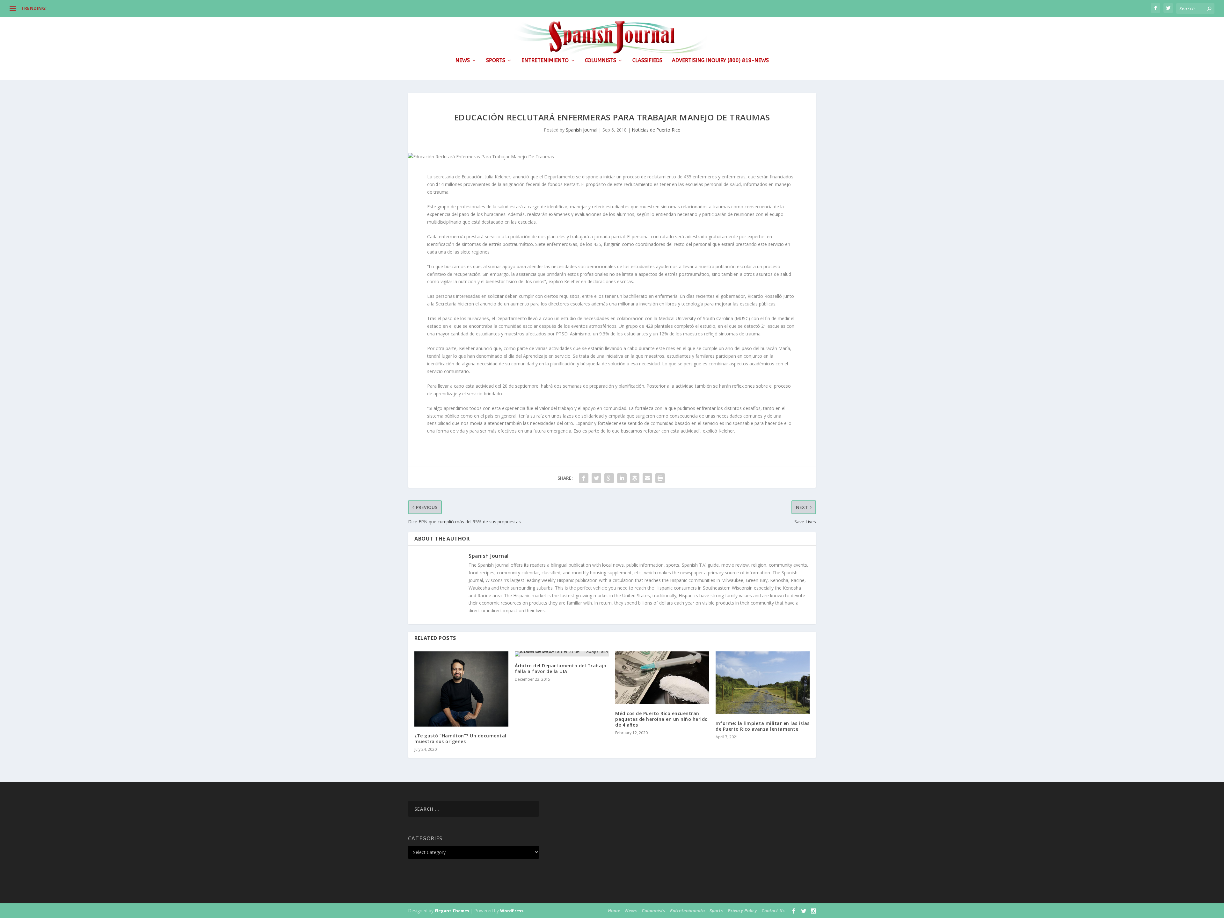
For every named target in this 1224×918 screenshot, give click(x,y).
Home (614, 910)
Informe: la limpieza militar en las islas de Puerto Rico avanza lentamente (763, 726)
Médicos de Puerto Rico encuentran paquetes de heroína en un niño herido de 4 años (661, 719)
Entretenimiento (545, 60)
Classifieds (647, 60)
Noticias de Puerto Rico (656, 130)
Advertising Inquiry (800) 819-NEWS (720, 60)
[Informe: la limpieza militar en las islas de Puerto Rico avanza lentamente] (763, 682)
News (462, 60)
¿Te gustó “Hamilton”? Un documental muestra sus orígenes (460, 738)
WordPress (511, 911)
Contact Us (773, 910)
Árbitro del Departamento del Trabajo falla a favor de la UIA (560, 668)
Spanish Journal (581, 130)
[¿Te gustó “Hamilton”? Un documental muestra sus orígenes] (461, 689)
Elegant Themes (452, 911)
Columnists (600, 60)
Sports (495, 60)
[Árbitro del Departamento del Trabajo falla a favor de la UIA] (562, 653)
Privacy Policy (742, 910)
